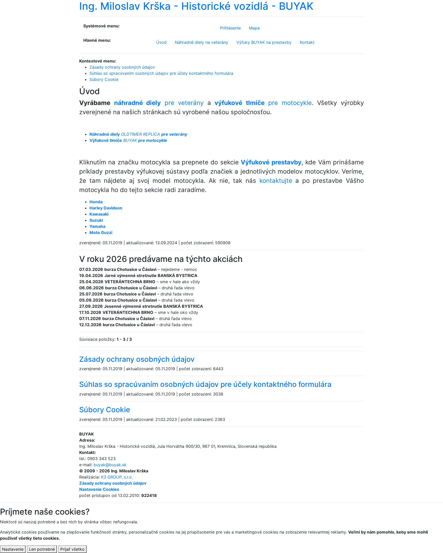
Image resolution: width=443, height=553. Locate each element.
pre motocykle (263, 103)
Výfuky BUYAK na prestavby (263, 42)
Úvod (161, 42)
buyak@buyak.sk (110, 464)
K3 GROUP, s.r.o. (117, 477)
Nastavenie (13, 549)
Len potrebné (42, 549)
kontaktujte (275, 180)
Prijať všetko (72, 549)
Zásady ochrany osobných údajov (137, 359)
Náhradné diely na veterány (201, 42)
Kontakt (307, 42)
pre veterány (159, 103)
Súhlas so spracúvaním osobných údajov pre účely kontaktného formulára (205, 384)
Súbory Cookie (104, 409)
